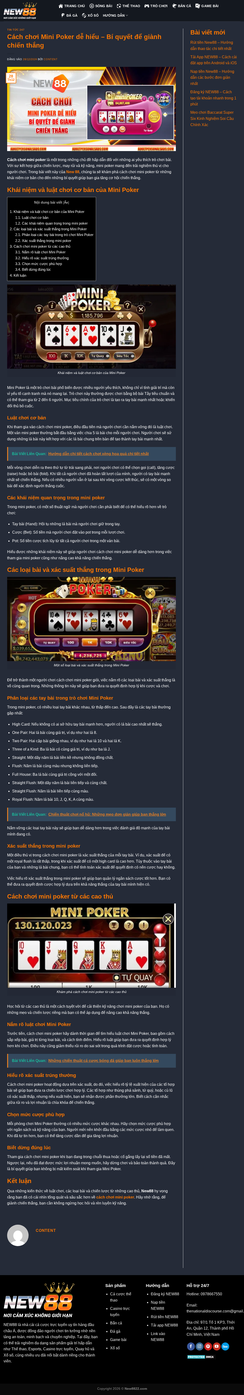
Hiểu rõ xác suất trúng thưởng (42, 258)
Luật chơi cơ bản (31, 218)
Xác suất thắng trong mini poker (43, 241)
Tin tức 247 (15, 29)
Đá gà (115, 1331)
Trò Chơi (159, 6)
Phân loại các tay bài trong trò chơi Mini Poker (54, 235)
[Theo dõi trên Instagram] (199, 1346)
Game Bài (210, 6)
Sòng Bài (103, 6)
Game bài (118, 1340)
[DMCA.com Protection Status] (201, 1357)
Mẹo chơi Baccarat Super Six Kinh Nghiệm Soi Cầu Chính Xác (212, 118)
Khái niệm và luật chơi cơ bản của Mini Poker (47, 212)
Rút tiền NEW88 (164, 1317)
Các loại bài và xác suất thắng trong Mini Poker (48, 229)
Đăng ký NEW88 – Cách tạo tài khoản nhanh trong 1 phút (213, 98)
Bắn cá (116, 1323)
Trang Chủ (74, 6)
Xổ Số (93, 15)
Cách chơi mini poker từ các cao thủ (40, 246)
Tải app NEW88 (164, 1325)
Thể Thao (131, 6)
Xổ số (115, 1348)
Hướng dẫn (114, 15)
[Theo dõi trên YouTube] (217, 1346)
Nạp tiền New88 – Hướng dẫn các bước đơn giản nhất (212, 77)
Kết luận (18, 275)
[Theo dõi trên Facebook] (191, 1346)
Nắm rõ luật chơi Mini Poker (40, 252)
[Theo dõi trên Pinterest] (208, 1346)
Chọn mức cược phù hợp (38, 264)
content (50, 59)
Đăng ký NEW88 (165, 1294)
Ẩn (66, 202)
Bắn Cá (184, 6)
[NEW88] (27, 10)
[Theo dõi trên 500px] (225, 1346)
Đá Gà (71, 15)
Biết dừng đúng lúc (33, 269)
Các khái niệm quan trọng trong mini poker (51, 223)
